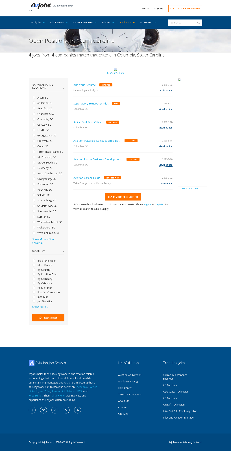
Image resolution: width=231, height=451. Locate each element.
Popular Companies (48, 292)
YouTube (45, 391)
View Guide (167, 183)
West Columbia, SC (48, 233)
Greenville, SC (45, 141)
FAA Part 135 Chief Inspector (180, 411)
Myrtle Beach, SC (47, 162)
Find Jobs (36, 22)
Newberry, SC (45, 168)
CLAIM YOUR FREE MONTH (185, 8)
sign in (148, 204)
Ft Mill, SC (43, 130)
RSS (79, 391)
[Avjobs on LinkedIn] (54, 410)
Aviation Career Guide (86, 178)
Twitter (92, 387)
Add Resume (57, 22)
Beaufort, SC (44, 108)
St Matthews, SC (47, 206)
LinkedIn (33, 391)
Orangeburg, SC (46, 178)
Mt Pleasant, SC (46, 157)
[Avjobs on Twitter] (43, 410)
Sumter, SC (43, 216)
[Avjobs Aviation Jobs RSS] (77, 410)
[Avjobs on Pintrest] (66, 410)
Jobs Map (42, 297)
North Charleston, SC (49, 173)
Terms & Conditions (130, 394)
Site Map (123, 414)
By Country (43, 269)
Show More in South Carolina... (44, 241)
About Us (123, 401)
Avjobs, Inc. (47, 442)
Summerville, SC (46, 211)
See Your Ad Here (115, 73)
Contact (122, 407)
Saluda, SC (43, 195)
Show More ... (40, 306)
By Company (44, 278)
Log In (145, 8)
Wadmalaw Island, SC (49, 222)
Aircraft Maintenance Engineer (175, 376)
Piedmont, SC (45, 184)
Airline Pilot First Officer (88, 122)
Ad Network (146, 22)
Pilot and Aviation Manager (179, 417)
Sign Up (158, 8)
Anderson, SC (45, 103)
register (160, 204)
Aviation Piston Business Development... (98, 159)
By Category (44, 283)
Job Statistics (44, 301)
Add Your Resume (84, 85)
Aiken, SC (42, 97)
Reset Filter (50, 317)
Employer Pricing (128, 381)
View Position (166, 109)
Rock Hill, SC (44, 189)
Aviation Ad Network (64, 391)
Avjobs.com (175, 442)
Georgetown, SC (46, 135)
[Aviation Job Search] (40, 5)
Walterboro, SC (46, 227)
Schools (106, 22)
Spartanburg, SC (46, 200)
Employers (125, 22)
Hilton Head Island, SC (50, 151)
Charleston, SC (46, 114)
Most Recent (44, 265)
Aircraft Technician (174, 404)
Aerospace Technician (176, 391)
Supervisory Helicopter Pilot (90, 103)
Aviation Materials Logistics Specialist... (97, 140)
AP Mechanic (170, 385)
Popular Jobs (44, 287)
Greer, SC (42, 146)
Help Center (125, 388)
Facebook (81, 387)
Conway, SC (44, 124)
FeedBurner (35, 395)
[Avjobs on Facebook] (32, 410)
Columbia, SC (45, 119)
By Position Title (46, 274)
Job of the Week (46, 260)
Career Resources (83, 22)
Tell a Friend (57, 395)
